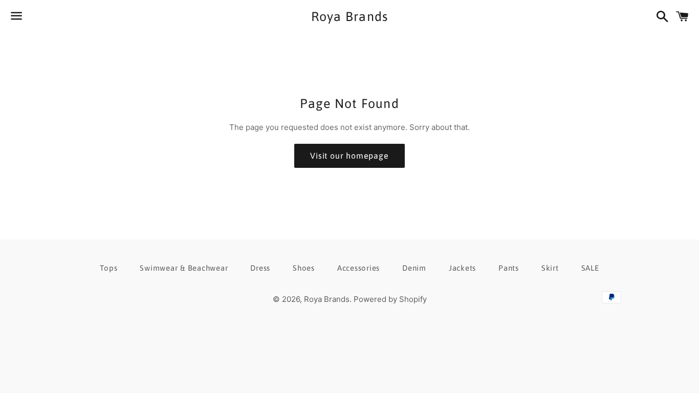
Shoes (304, 268)
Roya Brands (349, 16)
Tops (108, 268)
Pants (508, 268)
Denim (414, 268)
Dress (260, 268)
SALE (590, 268)
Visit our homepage (349, 155)
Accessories (358, 268)
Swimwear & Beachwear (184, 268)
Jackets (462, 268)
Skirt (550, 268)
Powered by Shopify (390, 299)
